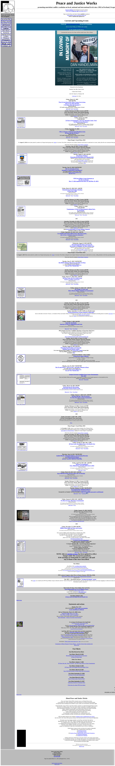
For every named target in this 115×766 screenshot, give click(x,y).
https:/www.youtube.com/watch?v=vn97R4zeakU (92, 492)
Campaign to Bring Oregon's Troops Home (74, 634)
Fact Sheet (76, 195)
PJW (84, 571)
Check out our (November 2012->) (76, 11)
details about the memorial (84, 314)
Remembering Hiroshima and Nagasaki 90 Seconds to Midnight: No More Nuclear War (82, 245)
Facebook (84, 493)
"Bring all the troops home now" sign (72, 641)
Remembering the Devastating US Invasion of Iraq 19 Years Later (71, 387)
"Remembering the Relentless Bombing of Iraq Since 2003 (72, 190)
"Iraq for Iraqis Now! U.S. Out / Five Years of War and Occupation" (69, 614)
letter (55, 142)
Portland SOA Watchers (82, 735)
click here (111, 313)
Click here (74, 96)
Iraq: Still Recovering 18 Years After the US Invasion (76, 671)
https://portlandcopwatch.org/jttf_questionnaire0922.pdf (76, 336)
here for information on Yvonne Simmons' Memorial (78, 229)
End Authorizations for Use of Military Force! (76, 589)
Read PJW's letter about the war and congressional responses (76, 576)
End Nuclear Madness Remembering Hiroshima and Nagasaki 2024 (82, 156)
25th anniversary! (82, 592)
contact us (75, 116)
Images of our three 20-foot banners (73, 617)
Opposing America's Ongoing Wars (76, 682)
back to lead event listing (57, 763)
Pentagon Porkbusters (82, 734)
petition (78, 571)
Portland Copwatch (82, 730)
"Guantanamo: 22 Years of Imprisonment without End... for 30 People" (81, 210)
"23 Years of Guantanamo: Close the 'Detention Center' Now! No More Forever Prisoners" (81, 121)
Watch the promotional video (76, 538)
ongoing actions (72, 554)
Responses (86, 379)
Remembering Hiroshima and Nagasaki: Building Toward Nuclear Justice (71, 348)
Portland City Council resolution (86, 638)
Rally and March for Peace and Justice (76, 28)
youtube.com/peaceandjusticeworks (74, 172)
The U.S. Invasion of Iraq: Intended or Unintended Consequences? (72, 169)
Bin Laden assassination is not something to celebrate (78, 609)
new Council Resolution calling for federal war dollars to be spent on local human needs (79, 570)
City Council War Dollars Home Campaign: (79, 567)
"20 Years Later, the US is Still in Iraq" (72, 278)
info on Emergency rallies (73, 24)
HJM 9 (62, 635)
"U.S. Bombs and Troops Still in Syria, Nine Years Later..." (72, 234)
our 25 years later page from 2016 (77, 521)
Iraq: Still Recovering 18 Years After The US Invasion (71, 473)
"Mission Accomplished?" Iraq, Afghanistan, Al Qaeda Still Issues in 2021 (82, 465)
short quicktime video (81, 624)
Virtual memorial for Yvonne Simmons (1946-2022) (81, 312)
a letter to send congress (79, 590)
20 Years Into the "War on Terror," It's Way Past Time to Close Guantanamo (76, 663)
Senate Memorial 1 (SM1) (67, 637)
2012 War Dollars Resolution (86, 569)
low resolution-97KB (75, 623)
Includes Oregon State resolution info (74, 643)
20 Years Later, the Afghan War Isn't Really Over (76, 596)
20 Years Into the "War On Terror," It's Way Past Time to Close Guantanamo (81, 397)
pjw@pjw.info (57, 756)
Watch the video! (76, 370)
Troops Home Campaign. (83, 144)
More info (68, 109)
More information (61, 617)
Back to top (19, 600)
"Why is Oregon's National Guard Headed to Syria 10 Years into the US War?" (72, 132)
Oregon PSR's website (82, 160)
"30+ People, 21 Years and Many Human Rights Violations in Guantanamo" (81, 290)
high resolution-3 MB (84, 623)
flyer (85, 163)
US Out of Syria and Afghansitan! (76, 675)
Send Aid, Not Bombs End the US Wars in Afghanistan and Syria (71, 323)
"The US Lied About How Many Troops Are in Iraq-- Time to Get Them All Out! (72, 104)
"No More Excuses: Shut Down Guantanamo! (72, 500)
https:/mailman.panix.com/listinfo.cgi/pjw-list (76, 15)
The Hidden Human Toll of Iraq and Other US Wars (72, 262)
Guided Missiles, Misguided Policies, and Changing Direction (72, 456)
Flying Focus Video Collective (81, 356)
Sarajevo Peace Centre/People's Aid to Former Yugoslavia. (82, 733)
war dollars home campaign (80, 566)
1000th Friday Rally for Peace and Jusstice (71, 528)
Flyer (72, 109)
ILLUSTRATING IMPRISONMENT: (81, 490)
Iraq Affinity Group (82, 731)
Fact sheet (76, 109)
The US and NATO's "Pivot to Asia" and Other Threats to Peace (72, 367)
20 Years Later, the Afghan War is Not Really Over (82, 444)
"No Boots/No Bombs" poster (88, 579)
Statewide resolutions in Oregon (77, 632)
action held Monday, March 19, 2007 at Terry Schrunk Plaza (81, 625)
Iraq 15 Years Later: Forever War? (76, 678)
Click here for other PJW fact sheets (76, 685)
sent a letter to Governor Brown (67, 430)
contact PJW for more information (76, 628)
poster (34, 580)
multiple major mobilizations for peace (85, 716)
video (75, 316)
